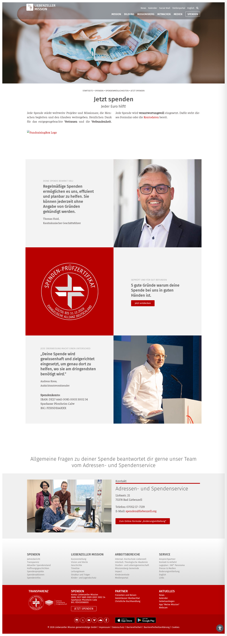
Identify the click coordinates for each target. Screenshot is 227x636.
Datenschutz (118, 627)
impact (118, 571)
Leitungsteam (77, 571)
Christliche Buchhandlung (127, 601)
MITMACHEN (164, 14)
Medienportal (121, 577)
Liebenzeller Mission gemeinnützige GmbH (76, 627)
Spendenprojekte (35, 571)
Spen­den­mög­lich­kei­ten (117, 91)
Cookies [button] (175, 627)
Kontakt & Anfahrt (168, 562)
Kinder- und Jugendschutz (83, 577)
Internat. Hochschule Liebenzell (130, 559)
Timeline (75, 568)
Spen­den (99, 91)
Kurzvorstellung (78, 559)
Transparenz (33, 562)
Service (164, 554)
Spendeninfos (34, 577)
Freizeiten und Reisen (125, 595)
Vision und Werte (79, 562)
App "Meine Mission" (169, 604)
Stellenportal (178, 8)
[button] (197, 8)
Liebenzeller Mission (87, 554)
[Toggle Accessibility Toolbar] (220, 628)
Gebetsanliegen (166, 601)
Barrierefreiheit (134, 627)
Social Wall (164, 8)
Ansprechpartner (167, 559)
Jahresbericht (33, 559)
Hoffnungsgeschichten (38, 568)
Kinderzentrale (122, 574)
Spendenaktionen (35, 574)
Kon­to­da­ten (151, 117)
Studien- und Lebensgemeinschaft (132, 565)
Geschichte (76, 565)
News (143, 8)
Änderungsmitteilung (169, 571)
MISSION (116, 14)
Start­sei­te (88, 91)
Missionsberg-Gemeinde (127, 568)
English (190, 8)
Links (161, 577)
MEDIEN (178, 14)
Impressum (104, 627)
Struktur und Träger (80, 574)
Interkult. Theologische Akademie (131, 562)
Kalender (152, 8)
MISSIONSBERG (145, 14)
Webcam (163, 607)
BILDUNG (129, 14)
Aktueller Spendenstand (39, 565)
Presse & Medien (167, 568)
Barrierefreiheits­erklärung (157, 627)
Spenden (33, 554)
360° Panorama (177, 565)
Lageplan (163, 565)
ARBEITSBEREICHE (127, 554)
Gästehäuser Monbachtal (127, 598)
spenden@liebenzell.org (141, 511)
